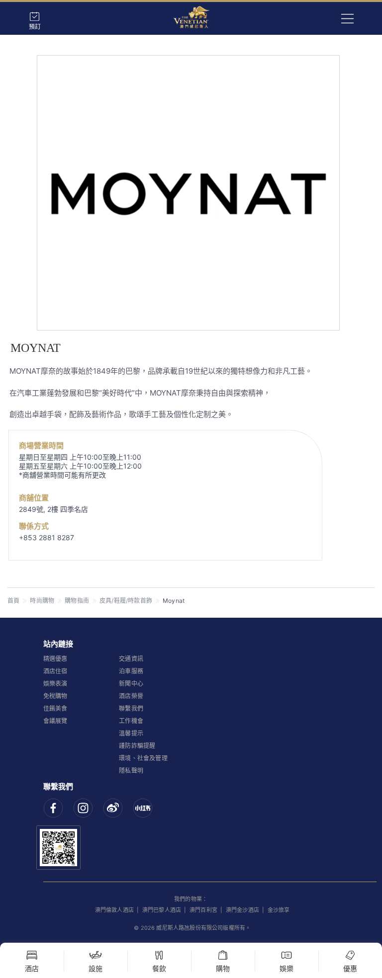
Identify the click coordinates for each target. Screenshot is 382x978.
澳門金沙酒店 (242, 910)
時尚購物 (42, 600)
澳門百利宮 (203, 910)
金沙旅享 (279, 910)
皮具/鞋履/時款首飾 (125, 600)
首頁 (13, 600)
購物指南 (77, 600)
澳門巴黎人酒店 (161, 910)
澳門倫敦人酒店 (114, 910)
